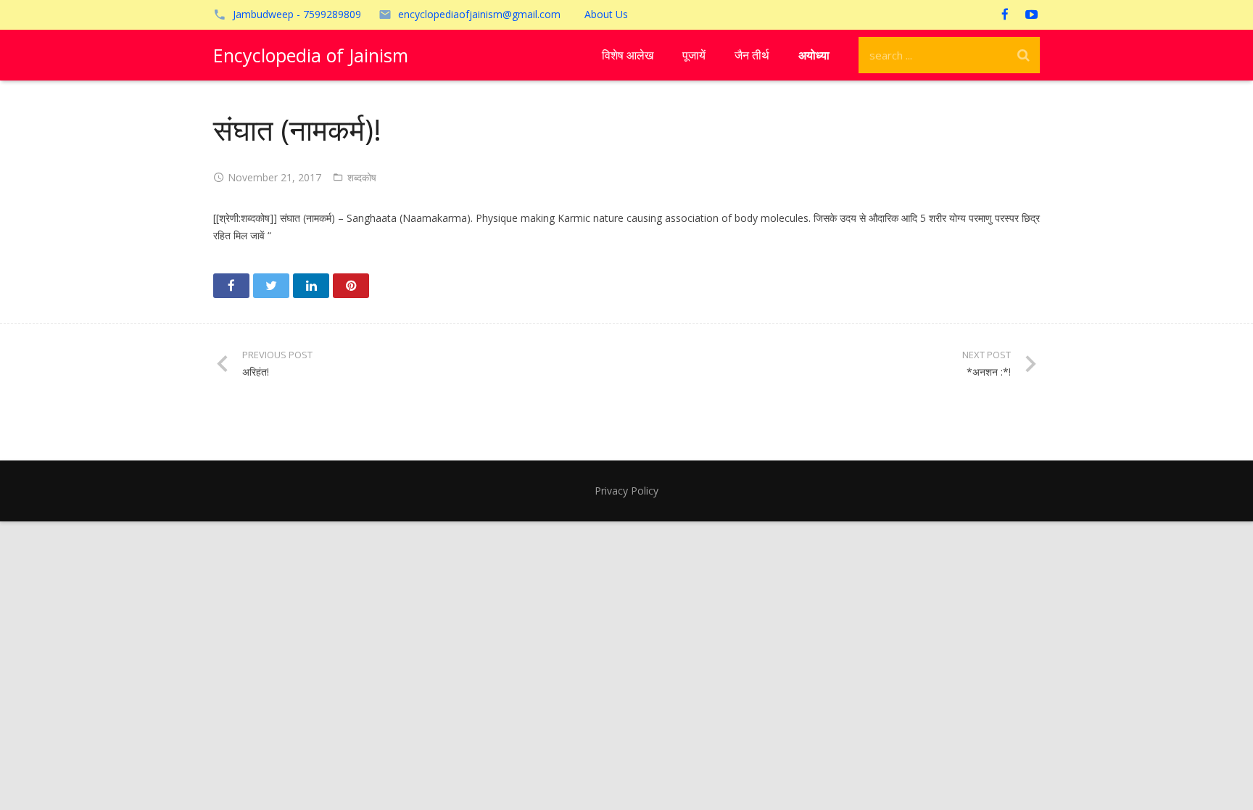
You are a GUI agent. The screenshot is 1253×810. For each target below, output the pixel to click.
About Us (606, 14)
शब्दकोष (361, 177)
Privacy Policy (626, 490)
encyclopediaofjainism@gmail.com (479, 14)
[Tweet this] (271, 285)
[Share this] (231, 285)
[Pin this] (351, 285)
